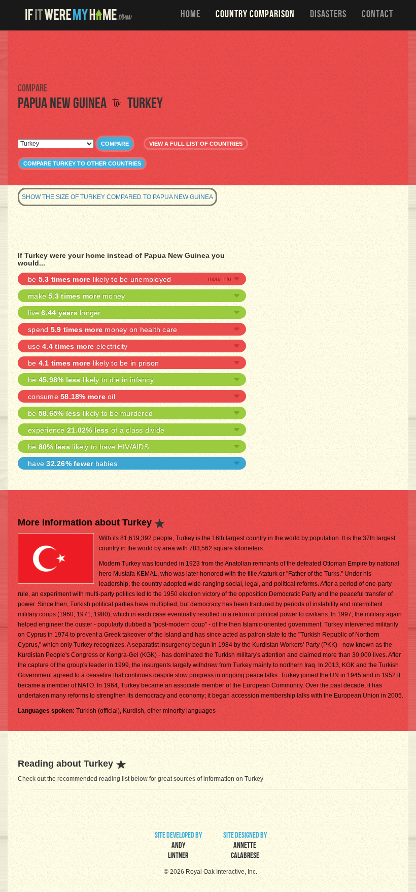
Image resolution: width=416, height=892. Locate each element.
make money (76, 296)
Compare (115, 144)
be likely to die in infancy (91, 380)
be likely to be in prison (93, 363)
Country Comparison (255, 15)
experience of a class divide (96, 430)
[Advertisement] (208, 56)
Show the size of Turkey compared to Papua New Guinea (117, 197)
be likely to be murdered (90, 413)
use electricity (78, 346)
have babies (72, 463)
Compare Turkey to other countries (82, 163)
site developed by (178, 846)
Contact (377, 15)
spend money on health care (102, 329)
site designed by (245, 846)
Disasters (328, 15)
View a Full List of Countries (195, 144)
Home (190, 15)
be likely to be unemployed (99, 279)
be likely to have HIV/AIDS (88, 447)
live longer (64, 313)
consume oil (71, 396)
